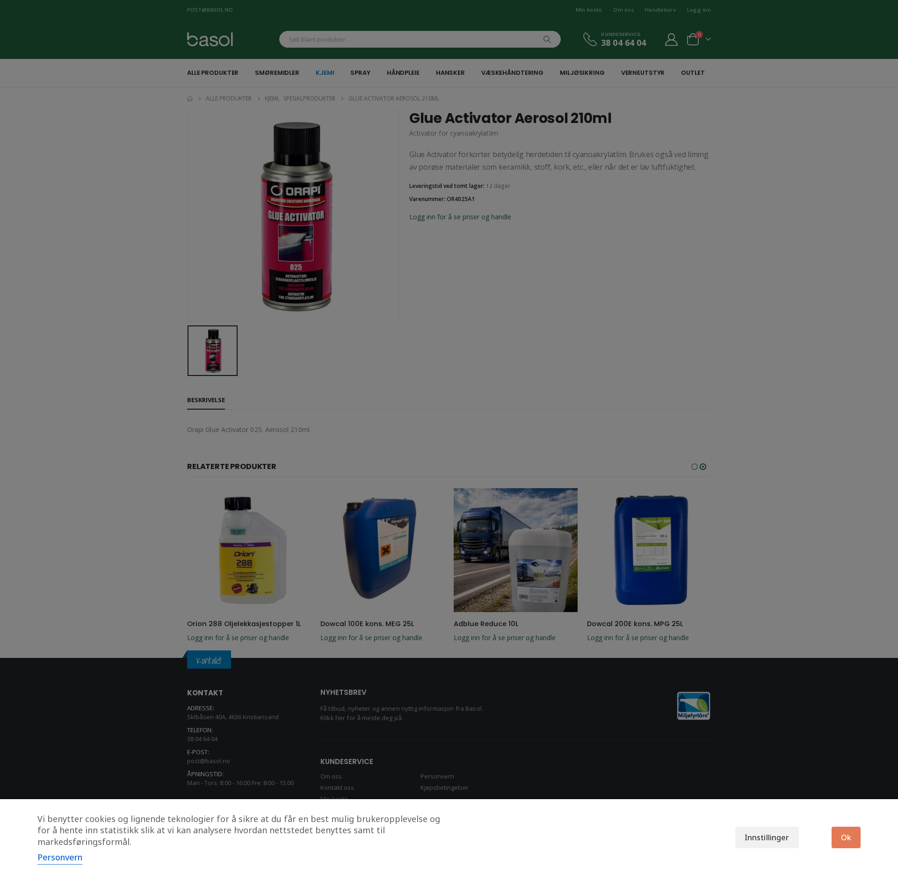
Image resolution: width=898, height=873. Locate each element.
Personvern (59, 857)
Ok (846, 837)
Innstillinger (767, 837)
